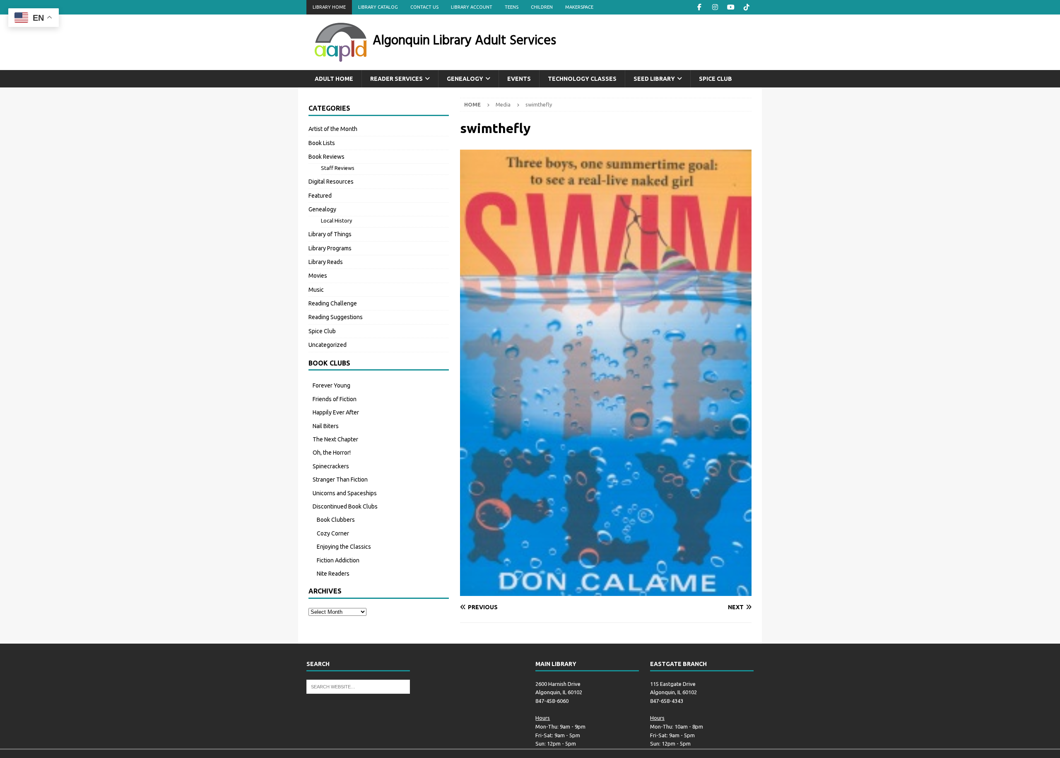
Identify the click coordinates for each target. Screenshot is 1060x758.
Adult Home (334, 78)
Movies (317, 275)
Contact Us (424, 7)
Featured (320, 195)
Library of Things (330, 234)
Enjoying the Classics (344, 546)
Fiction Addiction (338, 560)
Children (542, 7)
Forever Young (331, 385)
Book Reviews (326, 156)
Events (519, 78)
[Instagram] (715, 7)
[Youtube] (730, 7)
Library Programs (330, 248)
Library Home (329, 7)
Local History (336, 220)
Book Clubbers (336, 519)
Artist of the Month (332, 129)
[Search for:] (358, 686)
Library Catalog (378, 7)
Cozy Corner (333, 533)
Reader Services (396, 78)
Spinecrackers (331, 466)
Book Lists (321, 143)
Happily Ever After (336, 412)
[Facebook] (699, 7)
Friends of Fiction (335, 399)
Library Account (471, 7)
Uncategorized (327, 344)
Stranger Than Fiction (340, 479)
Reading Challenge (332, 303)
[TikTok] (746, 7)
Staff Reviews (337, 168)
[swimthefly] (606, 591)
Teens (511, 7)
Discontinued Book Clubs (345, 506)
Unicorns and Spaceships (345, 493)
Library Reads (325, 262)
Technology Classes (582, 78)
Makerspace (579, 7)
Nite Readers (333, 573)
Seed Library (654, 78)
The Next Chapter (335, 439)
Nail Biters (326, 426)
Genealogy (465, 78)
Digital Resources (331, 181)
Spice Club (715, 78)
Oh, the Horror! (332, 452)
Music (316, 289)
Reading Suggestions (335, 317)
